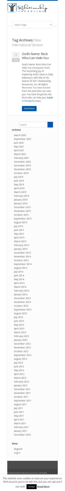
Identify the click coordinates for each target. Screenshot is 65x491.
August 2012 (20, 358)
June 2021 (19, 142)
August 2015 (20, 222)
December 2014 (22, 252)
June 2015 (19, 229)
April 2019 (19, 188)
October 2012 (21, 351)
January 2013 (20, 339)
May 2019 (19, 184)
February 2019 (21, 195)
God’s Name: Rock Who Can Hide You (35, 56)
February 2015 (21, 245)
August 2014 (20, 267)
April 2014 (19, 283)
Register (18, 448)
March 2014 (20, 286)
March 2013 (20, 332)
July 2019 (18, 176)
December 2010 (22, 434)
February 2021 (21, 157)
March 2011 (20, 423)
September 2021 (22, 138)
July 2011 (18, 408)
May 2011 (19, 415)
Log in (17, 452)
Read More (29, 108)
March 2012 (20, 377)
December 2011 (22, 389)
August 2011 (20, 404)
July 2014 (18, 271)
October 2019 (21, 173)
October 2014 (21, 260)
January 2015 (20, 248)
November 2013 (22, 301)
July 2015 (18, 226)
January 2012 (20, 385)
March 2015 (20, 241)
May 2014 (19, 279)
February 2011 (21, 427)
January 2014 (20, 294)
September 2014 (22, 264)
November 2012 (22, 347)
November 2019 (22, 169)
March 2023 (20, 135)
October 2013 (21, 305)
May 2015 (19, 233)
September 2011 (22, 400)
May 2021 (19, 146)
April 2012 (19, 374)
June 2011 (19, 411)
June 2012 (19, 366)
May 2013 (19, 324)
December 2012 (22, 343)
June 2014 (19, 275)
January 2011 (20, 430)
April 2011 (19, 419)
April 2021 (19, 150)
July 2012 (18, 362)
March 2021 (20, 154)
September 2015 (22, 218)
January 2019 (20, 199)
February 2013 (21, 336)
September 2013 (22, 309)
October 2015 (21, 214)
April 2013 (19, 328)
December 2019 (22, 165)
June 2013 (19, 320)
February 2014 (21, 290)
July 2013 (18, 317)
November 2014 (22, 256)
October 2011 (21, 396)
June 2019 (19, 180)
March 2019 (20, 192)
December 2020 (22, 161)
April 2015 (19, 237)
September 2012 (22, 355)
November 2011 (22, 392)
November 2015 (22, 210)
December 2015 (22, 207)
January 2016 (20, 203)
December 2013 (22, 298)
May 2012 (19, 370)
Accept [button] (31, 486)
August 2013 (20, 313)
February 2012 (21, 381)
